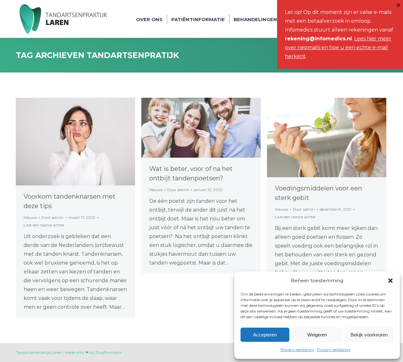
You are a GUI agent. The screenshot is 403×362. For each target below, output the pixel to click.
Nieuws (30, 217)
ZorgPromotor (108, 352)
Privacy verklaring (297, 349)
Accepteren (265, 334)
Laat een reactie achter (44, 225)
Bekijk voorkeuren (369, 334)
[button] (390, 280)
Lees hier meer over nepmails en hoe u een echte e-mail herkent (338, 47)
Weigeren (317, 334)
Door (53, 217)
